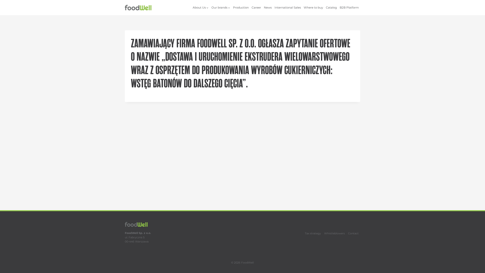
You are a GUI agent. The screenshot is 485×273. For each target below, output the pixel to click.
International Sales (288, 7)
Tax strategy (313, 233)
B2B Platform (349, 7)
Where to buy (313, 7)
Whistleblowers (334, 233)
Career (256, 7)
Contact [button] (353, 233)
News (268, 7)
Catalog (331, 7)
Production (241, 7)
